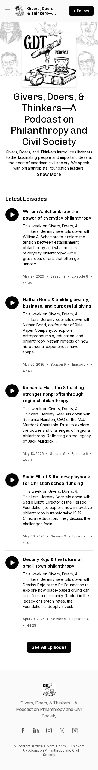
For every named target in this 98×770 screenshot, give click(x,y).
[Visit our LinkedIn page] (36, 730)
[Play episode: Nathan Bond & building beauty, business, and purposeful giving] (12, 302)
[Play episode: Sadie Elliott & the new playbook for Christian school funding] (12, 480)
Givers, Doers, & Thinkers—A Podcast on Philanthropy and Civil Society (40, 11)
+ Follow (81, 10)
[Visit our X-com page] (62, 730)
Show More (49, 174)
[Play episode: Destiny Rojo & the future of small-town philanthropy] (12, 562)
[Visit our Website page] (75, 730)
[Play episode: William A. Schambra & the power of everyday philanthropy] (12, 214)
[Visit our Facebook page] (23, 730)
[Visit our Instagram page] (49, 730)
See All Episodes (49, 647)
